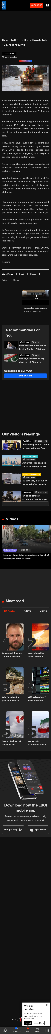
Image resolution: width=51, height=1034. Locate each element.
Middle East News (30, 456)
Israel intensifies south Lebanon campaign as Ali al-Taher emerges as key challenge (37, 655)
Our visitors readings (21, 434)
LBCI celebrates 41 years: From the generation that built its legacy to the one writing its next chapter (38, 699)
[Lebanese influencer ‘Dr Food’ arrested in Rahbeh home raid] (13, 640)
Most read (15, 601)
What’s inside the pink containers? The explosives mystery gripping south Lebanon (12, 699)
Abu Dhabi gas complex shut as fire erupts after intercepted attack (34, 465)
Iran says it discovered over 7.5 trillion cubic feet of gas (38, 743)
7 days (27, 611)
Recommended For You (23, 332)
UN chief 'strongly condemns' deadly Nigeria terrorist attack (35, 498)
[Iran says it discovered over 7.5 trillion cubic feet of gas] (38, 728)
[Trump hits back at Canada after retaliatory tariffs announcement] (13, 728)
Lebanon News (10, 550)
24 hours (9, 611)
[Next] (47, 543)
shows (37, 1031)
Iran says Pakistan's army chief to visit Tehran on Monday (31, 361)
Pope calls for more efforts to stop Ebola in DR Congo (32, 347)
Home (5, 1031)
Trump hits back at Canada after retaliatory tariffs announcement (11, 743)
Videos (12, 519)
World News (24, 342)
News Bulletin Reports (31, 474)
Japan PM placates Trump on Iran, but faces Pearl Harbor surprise (35, 447)
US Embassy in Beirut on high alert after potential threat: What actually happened (34, 483)
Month (43, 611)
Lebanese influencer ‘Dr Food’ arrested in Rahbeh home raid (12, 655)
